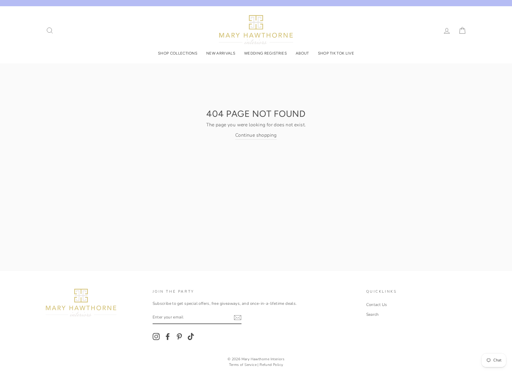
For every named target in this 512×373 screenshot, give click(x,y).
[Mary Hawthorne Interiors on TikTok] (190, 336)
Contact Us (376, 304)
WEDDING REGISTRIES (265, 53)
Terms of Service (243, 364)
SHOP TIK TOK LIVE (336, 53)
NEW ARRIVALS (220, 53)
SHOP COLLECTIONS (177, 53)
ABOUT (302, 53)
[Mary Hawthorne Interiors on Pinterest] (179, 336)
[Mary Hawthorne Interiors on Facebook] (167, 336)
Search (372, 314)
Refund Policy (271, 364)
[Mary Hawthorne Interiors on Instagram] (156, 336)
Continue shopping (256, 135)
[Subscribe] (237, 318)
